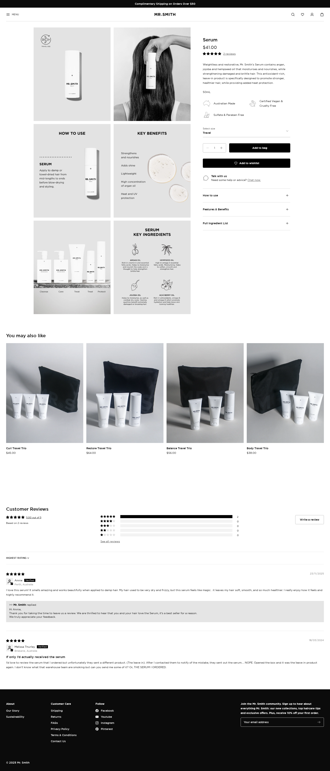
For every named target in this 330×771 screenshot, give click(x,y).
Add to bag (259, 147)
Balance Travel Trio (179, 448)
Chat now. (254, 179)
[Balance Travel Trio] (205, 393)
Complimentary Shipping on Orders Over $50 (165, 3)
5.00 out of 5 (33, 517)
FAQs (54, 722)
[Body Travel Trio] (285, 393)
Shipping (57, 710)
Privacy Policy (60, 728)
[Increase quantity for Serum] (221, 147)
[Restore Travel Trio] (124, 393)
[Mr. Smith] (165, 14)
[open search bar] (293, 14)
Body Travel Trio (257, 448)
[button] (302, 14)
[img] (15, 574)
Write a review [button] (309, 519)
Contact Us (58, 741)
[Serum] (72, 74)
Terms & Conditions (64, 735)
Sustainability (15, 716)
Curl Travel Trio (16, 448)
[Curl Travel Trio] (44, 393)
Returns (56, 716)
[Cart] (322, 14)
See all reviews (110, 541)
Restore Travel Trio (98, 448)
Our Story (12, 710)
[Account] (312, 14)
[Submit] (319, 722)
